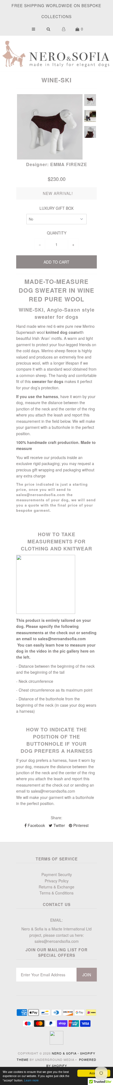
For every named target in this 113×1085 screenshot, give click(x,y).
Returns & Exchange (56, 887)
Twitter (58, 825)
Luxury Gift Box (56, 208)
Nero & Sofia (64, 1053)
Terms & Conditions (56, 893)
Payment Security (56, 874)
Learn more (31, 1080)
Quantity (56, 233)
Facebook (36, 825)
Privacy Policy (57, 880)
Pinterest (80, 825)
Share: (56, 817)
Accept (93, 1073)
